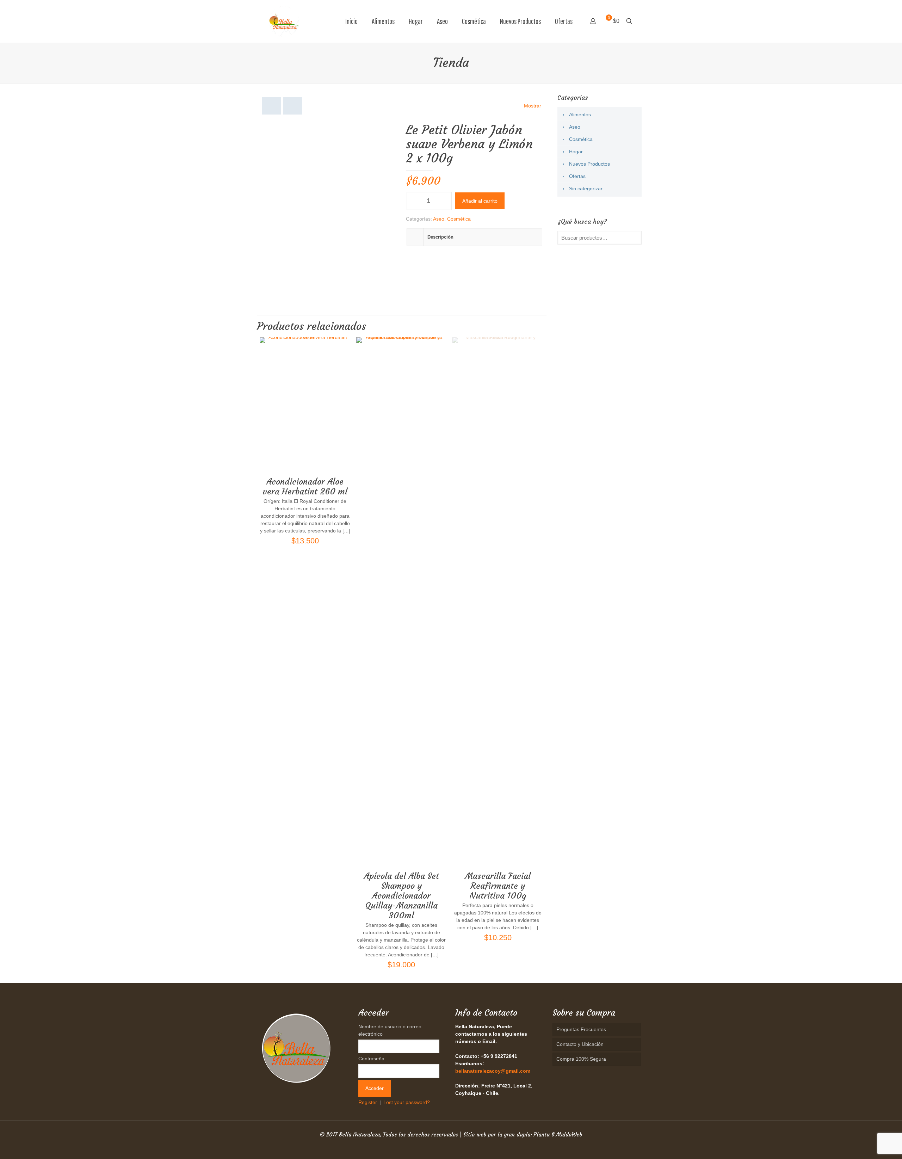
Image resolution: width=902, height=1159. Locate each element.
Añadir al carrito (480, 201)
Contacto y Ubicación (580, 1044)
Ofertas (577, 176)
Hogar (576, 151)
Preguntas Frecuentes (581, 1029)
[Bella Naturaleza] (284, 21)
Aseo (438, 219)
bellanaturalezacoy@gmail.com (492, 1071)
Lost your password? (406, 1102)
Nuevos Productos (589, 164)
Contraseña (371, 1058)
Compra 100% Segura (581, 1059)
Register (367, 1102)
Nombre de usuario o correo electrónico (389, 1030)
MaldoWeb (569, 1134)
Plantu (541, 1134)
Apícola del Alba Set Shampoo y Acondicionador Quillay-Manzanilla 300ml (401, 896)
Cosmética (459, 219)
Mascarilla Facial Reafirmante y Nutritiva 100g (498, 886)
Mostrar (532, 106)
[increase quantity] (444, 200)
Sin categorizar (586, 188)
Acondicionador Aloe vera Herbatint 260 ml (304, 486)
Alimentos (580, 114)
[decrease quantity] (414, 200)
